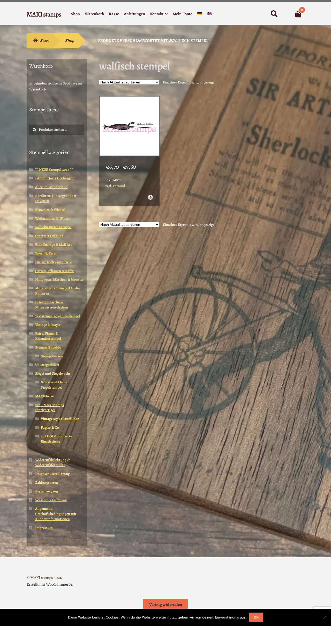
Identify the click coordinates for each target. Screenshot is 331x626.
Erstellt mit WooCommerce (49, 584)
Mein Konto (182, 14)
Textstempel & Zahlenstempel (57, 316)
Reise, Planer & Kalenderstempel (48, 336)
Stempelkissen (52, 356)
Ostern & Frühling (49, 235)
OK (256, 617)
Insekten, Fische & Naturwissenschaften (51, 305)
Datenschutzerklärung (52, 473)
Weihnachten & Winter (52, 218)
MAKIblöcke (44, 396)
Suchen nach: (274, 14)
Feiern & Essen (46, 253)
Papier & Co (50, 427)
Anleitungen (134, 14)
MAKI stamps (44, 14)
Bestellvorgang (46, 491)
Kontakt (156, 14)
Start (44, 40)
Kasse (114, 14)
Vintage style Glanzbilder (60, 418)
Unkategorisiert (47, 364)
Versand (119, 185)
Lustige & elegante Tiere (53, 262)
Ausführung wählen (150, 197)
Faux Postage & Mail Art (53, 244)
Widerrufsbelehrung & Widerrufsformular (52, 462)
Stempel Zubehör (48, 347)
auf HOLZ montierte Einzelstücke (56, 439)
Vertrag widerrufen (165, 604)
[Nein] (324, 617)
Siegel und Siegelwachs (53, 373)
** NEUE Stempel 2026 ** (54, 169)
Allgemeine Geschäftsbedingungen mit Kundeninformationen (55, 513)
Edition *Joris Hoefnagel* (54, 178)
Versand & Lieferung (51, 500)
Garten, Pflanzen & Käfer (54, 270)
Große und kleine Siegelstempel (54, 385)
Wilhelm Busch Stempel (53, 227)
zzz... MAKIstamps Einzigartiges (49, 408)
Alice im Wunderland (51, 186)
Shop (75, 14)
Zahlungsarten (46, 482)
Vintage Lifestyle (47, 324)
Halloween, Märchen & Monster (59, 279)
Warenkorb (94, 14)
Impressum (44, 527)
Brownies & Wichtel (50, 209)
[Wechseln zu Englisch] (209, 15)
